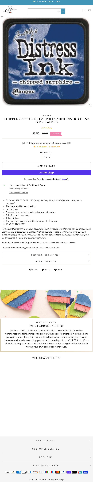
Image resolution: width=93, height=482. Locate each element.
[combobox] (46, 11)
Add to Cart (26, 425)
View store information (18, 193)
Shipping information (46, 255)
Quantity (46, 152)
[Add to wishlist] (2, 17)
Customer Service (46, 449)
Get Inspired (46, 440)
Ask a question (46, 261)
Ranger (46, 115)
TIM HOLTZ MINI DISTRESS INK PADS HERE (54, 242)
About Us (46, 457)
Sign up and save (46, 465)
